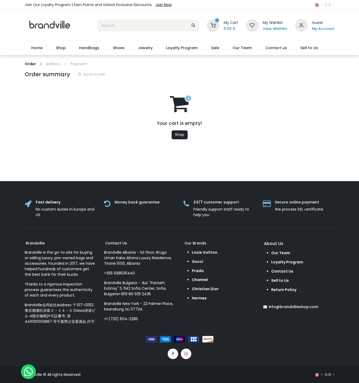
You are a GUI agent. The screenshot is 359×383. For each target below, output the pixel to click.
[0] (213, 25)
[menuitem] (37, 48)
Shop (179, 134)
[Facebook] (173, 354)
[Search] (193, 25)
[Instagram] (186, 354)
